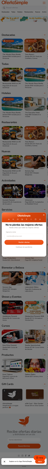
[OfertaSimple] (24, 216)
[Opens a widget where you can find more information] (39, 458)
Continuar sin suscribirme (24, 247)
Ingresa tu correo (11, 232)
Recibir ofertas (24, 242)
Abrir (40, 461)
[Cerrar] (4, 461)
